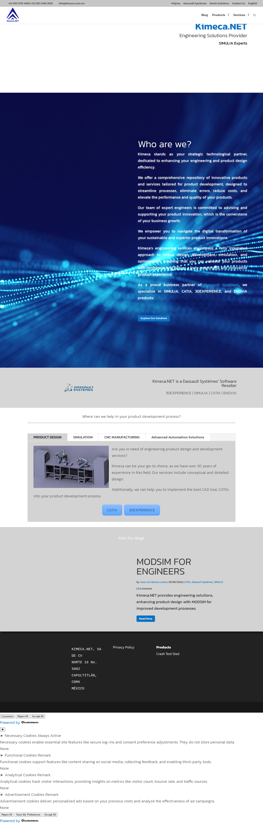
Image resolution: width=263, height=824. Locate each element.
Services (239, 15)
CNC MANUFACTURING (122, 437)
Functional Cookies (21, 755)
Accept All (38, 716)
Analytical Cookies (20, 775)
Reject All (23, 716)
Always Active (49, 735)
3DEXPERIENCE (142, 510)
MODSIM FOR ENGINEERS (164, 566)
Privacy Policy (123, 647)
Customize (7, 716)
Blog (204, 15)
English (252, 3)
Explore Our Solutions (154, 318)
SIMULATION (83, 437)
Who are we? (165, 144)
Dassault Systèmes (195, 3)
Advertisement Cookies (24, 794)
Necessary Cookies (21, 735)
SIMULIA (218, 582)
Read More (145, 619)
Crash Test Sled (167, 653)
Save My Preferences (28, 814)
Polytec (176, 3)
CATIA (112, 510)
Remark (44, 755)
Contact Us (238, 3)
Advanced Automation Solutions (177, 437)
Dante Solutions (219, 3)
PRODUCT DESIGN (47, 437)
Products (218, 15)
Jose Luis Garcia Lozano (153, 582)
